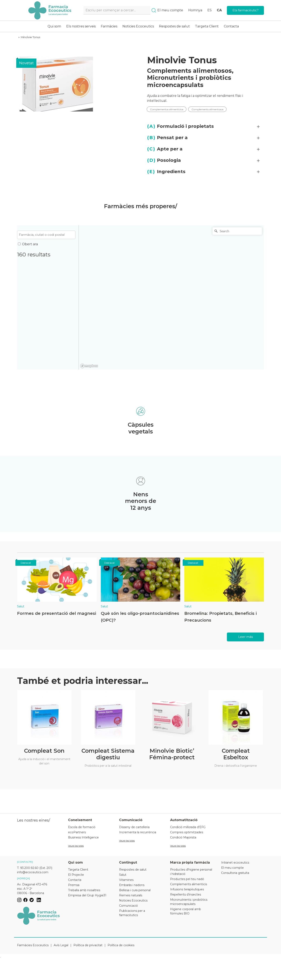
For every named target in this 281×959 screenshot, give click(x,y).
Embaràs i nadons (131, 885)
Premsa (73, 885)
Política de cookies (121, 945)
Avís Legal (61, 945)
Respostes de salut (174, 26)
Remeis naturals (130, 895)
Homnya (195, 10)
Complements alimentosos (189, 70)
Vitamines (126, 880)
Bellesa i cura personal (135, 890)
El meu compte (170, 10)
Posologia (164, 160)
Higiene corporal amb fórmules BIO (185, 911)
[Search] (153, 10)
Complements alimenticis (188, 884)
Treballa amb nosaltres (84, 890)
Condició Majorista (183, 837)
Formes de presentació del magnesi (56, 613)
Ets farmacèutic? (245, 10)
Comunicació (128, 905)
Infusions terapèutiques (187, 889)
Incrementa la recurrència (137, 832)
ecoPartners (77, 832)
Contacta (231, 26)
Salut (20, 606)
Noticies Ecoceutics (138, 26)
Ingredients (166, 171)
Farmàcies (109, 26)
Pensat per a (167, 137)
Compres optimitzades (186, 832)
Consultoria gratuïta (235, 873)
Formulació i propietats (180, 126)
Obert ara (30, 244)
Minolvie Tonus (30, 37)
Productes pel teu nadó (187, 879)
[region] (171, 297)
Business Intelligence (83, 837)
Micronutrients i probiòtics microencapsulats (189, 81)
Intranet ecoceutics (235, 862)
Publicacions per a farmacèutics (132, 913)
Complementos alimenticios (166, 109)
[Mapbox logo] (89, 366)
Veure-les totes (76, 845)
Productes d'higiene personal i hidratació (191, 872)
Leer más (245, 637)
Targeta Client (207, 26)
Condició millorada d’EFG (188, 827)
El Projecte (76, 875)
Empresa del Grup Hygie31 (87, 895)
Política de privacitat (87, 945)
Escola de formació (81, 827)
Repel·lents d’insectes (185, 894)
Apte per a (164, 149)
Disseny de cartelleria (134, 827)
